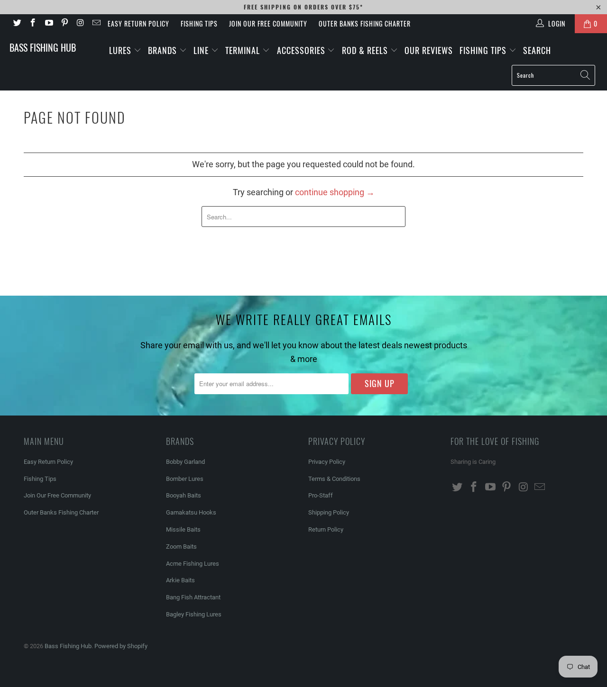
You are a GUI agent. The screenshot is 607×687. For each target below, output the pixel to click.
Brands (163, 50)
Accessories (302, 50)
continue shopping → (335, 192)
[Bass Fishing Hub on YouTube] (48, 23)
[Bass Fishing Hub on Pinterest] (64, 23)
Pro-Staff (320, 495)
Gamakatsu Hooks (191, 512)
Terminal (243, 50)
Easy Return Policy (138, 23)
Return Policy (325, 529)
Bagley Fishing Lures (193, 614)
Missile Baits (183, 529)
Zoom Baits (181, 546)
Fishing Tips (199, 23)
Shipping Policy (328, 512)
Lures (121, 50)
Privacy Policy (326, 461)
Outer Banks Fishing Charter (365, 23)
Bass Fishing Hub (42, 47)
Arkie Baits (180, 580)
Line (202, 50)
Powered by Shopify (120, 646)
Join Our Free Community (268, 23)
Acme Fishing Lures (192, 563)
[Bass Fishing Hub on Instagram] (80, 23)
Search (537, 50)
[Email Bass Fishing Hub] (96, 23)
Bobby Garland (185, 461)
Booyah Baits (183, 495)
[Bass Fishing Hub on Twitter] (16, 23)
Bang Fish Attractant (193, 597)
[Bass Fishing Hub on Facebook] (32, 23)
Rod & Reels (366, 50)
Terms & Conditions (334, 478)
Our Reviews (429, 50)
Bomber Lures (184, 478)
